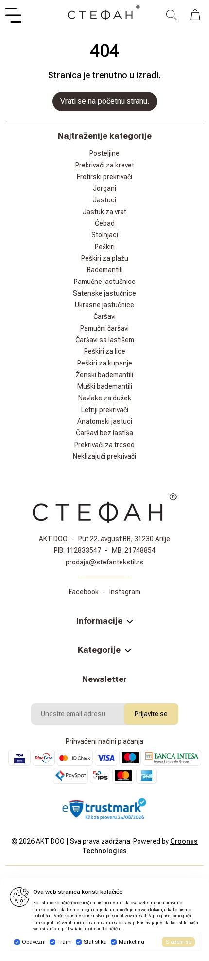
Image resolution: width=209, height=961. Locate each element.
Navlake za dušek (104, 398)
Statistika (95, 942)
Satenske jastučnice (104, 293)
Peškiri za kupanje (104, 363)
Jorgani (104, 188)
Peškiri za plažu (104, 258)
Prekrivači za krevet (104, 165)
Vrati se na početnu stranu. (104, 101)
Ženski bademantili (104, 375)
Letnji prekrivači (104, 410)
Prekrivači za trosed (104, 444)
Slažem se (178, 942)
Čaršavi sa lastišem (104, 340)
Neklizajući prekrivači (104, 456)
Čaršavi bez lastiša (104, 433)
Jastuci (104, 200)
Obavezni (34, 942)
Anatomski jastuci (104, 421)
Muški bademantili (104, 386)
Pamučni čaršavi (104, 328)
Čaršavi (104, 316)
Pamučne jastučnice (105, 281)
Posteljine (104, 153)
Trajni (64, 942)
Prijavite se (151, 714)
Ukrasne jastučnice (104, 305)
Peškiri (105, 246)
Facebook (84, 592)
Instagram (124, 592)
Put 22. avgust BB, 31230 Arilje (124, 539)
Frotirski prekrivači (104, 177)
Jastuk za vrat (104, 211)
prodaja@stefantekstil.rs (104, 562)
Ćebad (105, 223)
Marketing (131, 942)
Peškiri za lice (104, 351)
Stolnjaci (104, 235)
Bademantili (104, 270)
